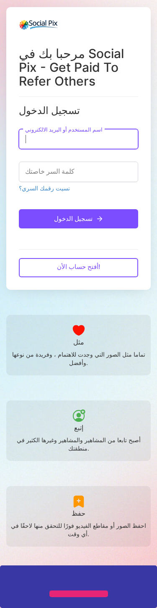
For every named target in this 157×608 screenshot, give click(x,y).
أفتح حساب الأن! (78, 267)
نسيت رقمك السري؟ (44, 188)
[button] (9, 579)
